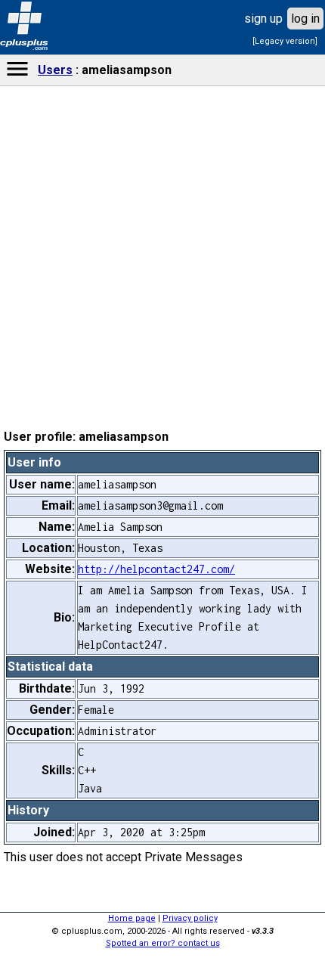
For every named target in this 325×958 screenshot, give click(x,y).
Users (55, 70)
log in (305, 18)
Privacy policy (190, 918)
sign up (263, 18)
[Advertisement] (162, 466)
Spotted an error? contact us (163, 943)
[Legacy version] (284, 41)
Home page (132, 918)
